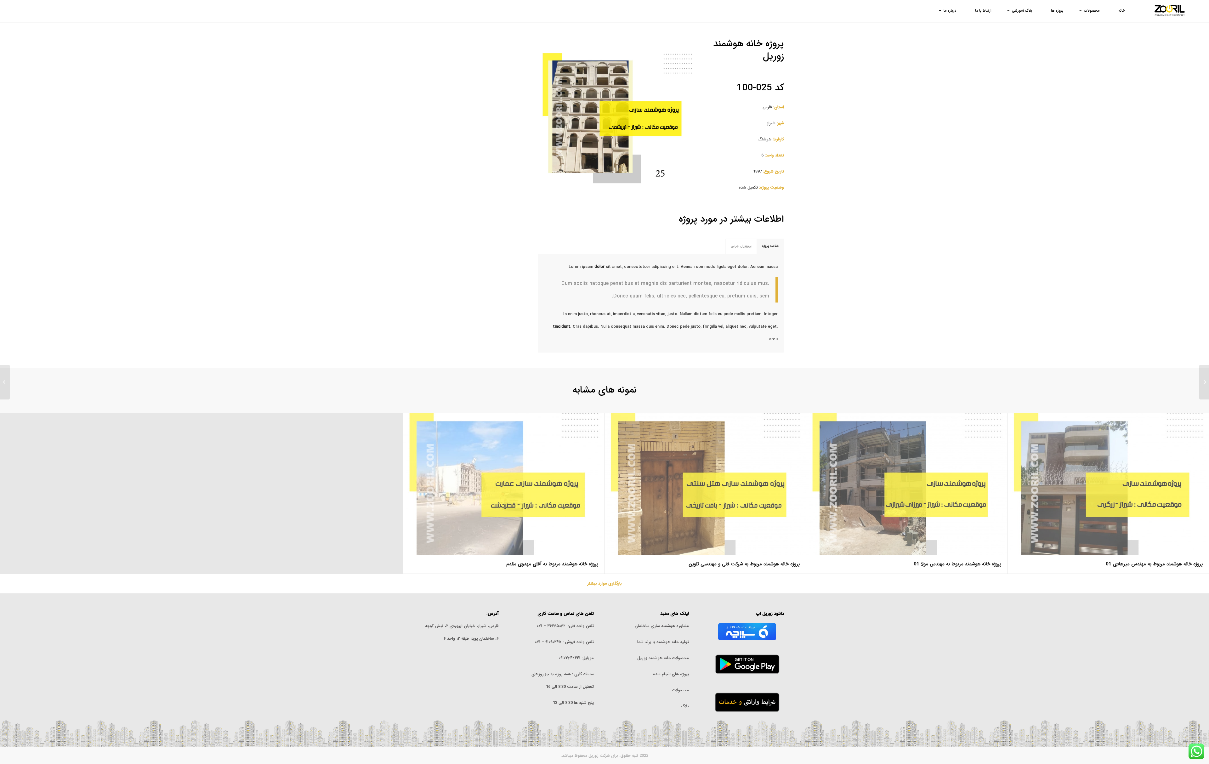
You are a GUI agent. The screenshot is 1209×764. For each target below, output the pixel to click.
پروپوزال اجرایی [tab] (741, 245)
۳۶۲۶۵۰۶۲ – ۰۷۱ (551, 626)
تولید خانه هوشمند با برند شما (663, 642)
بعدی (682, 117)
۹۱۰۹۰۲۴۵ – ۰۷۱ (548, 642)
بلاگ (685, 706)
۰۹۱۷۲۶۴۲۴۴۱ (569, 658)
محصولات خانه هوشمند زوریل (663, 658)
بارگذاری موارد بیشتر (604, 583)
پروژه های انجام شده (670, 674)
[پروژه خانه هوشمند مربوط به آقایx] (1204, 382)
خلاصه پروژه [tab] (770, 245)
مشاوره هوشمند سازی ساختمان (662, 626)
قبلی (551, 117)
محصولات (680, 690)
